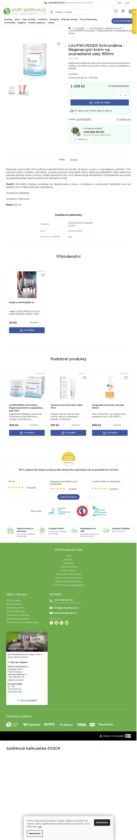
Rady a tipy (68, 563)
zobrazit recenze (68, 497)
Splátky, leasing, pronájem (18, 619)
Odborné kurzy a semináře (25, 529)
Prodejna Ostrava (68, 570)
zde (40, 826)
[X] (56, 623)
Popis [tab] (62, 159)
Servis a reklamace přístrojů (68, 578)
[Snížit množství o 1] (116, 95)
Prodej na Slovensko (15, 611)
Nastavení (35, 833)
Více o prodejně (28, 700)
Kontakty (68, 559)
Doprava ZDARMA (121, 528)
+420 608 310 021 (56, 2)
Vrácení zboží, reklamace (17, 615)
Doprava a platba (14, 604)
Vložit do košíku (102, 102)
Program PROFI (56, 528)
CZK (119, 3)
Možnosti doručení (120, 86)
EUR (127, 3)
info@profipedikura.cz (66, 608)
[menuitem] (8, 19)
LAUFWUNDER (83, 119)
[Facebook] (51, 623)
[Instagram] (61, 623)
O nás (68, 556)
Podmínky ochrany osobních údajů (22, 622)
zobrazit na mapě (15, 679)
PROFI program (13, 600)
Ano (70, 236)
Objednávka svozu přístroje (68, 574)
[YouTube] (66, 623)
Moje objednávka (69, 567)
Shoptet (107, 736)
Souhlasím (102, 822)
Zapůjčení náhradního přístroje (68, 581)
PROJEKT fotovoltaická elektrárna (68, 585)
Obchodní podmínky (15, 608)
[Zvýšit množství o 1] (125, 95)
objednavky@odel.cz (64, 613)
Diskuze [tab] (74, 159)
